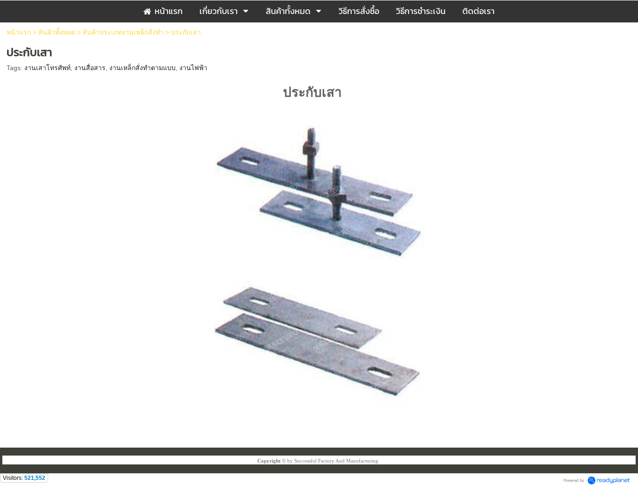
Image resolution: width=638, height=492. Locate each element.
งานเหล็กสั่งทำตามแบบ (142, 67)
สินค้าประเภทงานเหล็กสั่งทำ (123, 32)
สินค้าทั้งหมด (56, 32)
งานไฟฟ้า (193, 67)
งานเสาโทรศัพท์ (47, 67)
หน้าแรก (19, 32)
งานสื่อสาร (90, 67)
